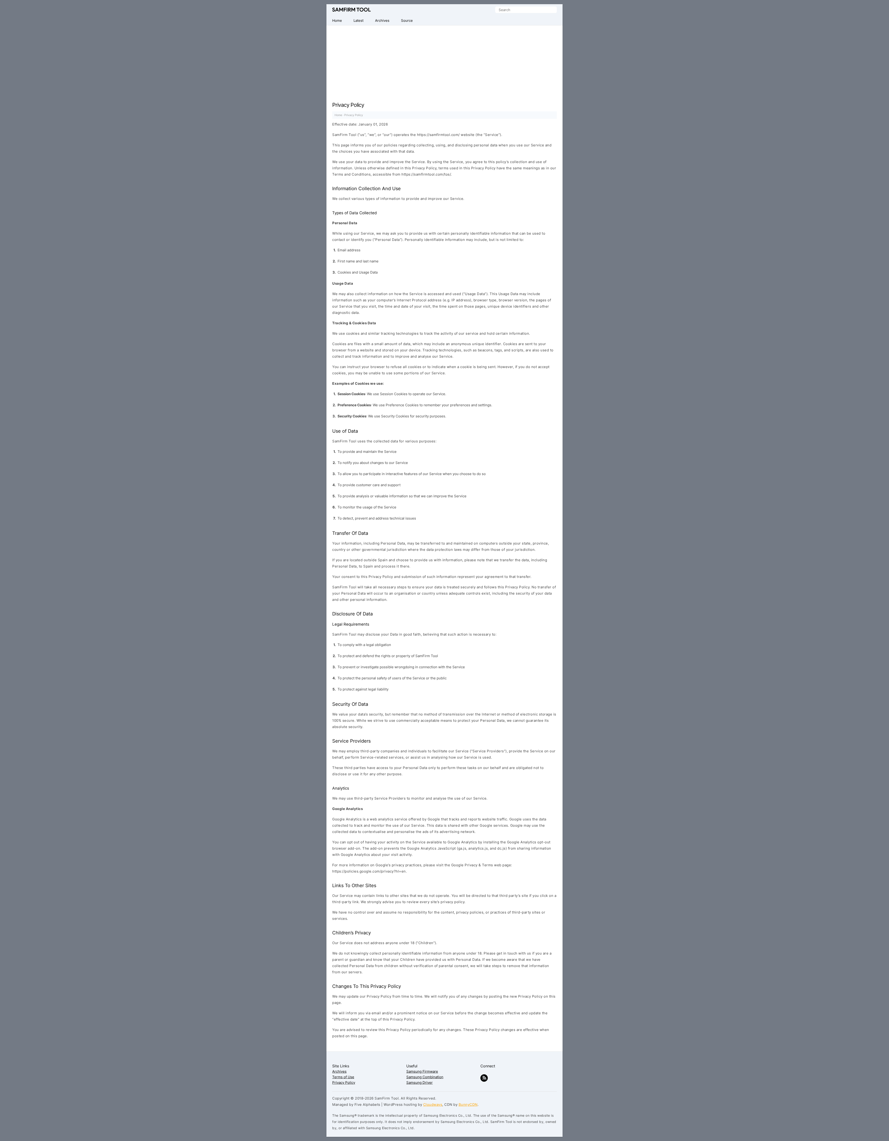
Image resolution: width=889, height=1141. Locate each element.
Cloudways (432, 1104)
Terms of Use (343, 1077)
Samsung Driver (419, 1082)
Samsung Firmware (422, 1071)
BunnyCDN (468, 1104)
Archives (339, 1071)
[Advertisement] (444, 60)
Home (338, 115)
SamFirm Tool (351, 10)
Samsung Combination (424, 1077)
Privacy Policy (343, 1082)
